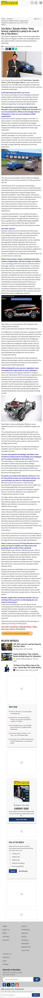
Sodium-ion (16, 857)
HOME (5, 926)
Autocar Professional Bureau (24, 659)
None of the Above (18, 863)
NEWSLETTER (26, 947)
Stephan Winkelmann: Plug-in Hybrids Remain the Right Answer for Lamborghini (27, 655)
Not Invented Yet (18, 866)
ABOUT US (6, 930)
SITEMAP (5, 964)
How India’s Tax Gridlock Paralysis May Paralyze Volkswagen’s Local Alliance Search (22, 741)
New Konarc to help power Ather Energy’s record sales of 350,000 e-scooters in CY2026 (21, 719)
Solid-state (16, 860)
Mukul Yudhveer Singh (22, 670)
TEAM (4, 961)
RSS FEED (6, 940)
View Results (23, 871)
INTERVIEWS (26, 930)
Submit (12, 871)
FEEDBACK (6, 957)
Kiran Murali (19, 649)
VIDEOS (24, 937)
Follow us (38, 18)
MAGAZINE (25, 943)
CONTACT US (7, 954)
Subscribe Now (21, 819)
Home (3, 19)
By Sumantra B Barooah (9, 46)
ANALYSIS (25, 933)
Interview (10, 19)
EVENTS (24, 926)
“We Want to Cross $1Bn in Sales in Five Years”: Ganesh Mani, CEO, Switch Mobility (27, 666)
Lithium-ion (16, 854)
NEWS (5, 933)
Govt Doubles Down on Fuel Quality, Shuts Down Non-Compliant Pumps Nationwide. (21, 727)
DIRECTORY (25, 950)
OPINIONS (25, 940)
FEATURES (6, 937)
